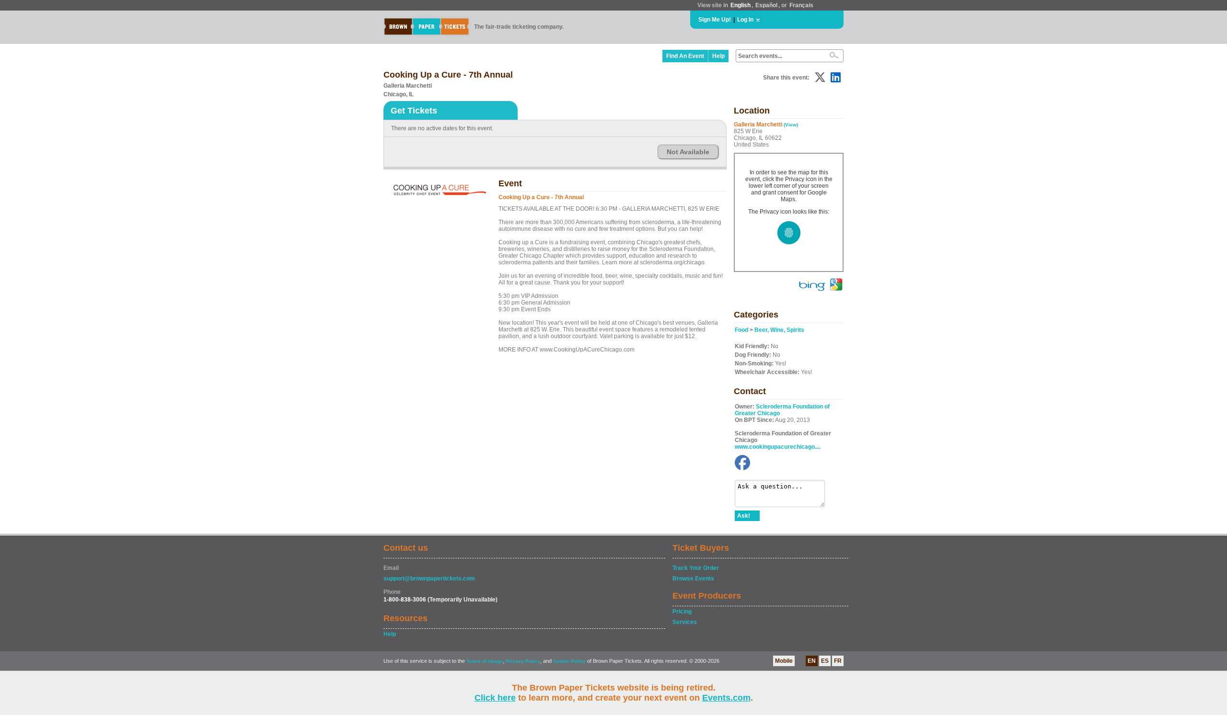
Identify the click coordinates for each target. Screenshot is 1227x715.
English (740, 5)
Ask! (743, 515)
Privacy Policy (523, 661)
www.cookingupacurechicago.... (778, 446)
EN (812, 661)
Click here (495, 698)
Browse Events (693, 578)
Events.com (726, 698)
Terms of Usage (484, 661)
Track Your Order (695, 568)
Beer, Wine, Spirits (779, 330)
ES (825, 661)
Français (801, 5)
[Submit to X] (820, 77)
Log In (745, 19)
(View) (791, 124)
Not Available (688, 152)
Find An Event (685, 56)
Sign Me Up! (714, 19)
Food (741, 330)
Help (718, 56)
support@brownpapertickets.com (429, 578)
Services (684, 622)
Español (766, 5)
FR (838, 661)
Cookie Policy (569, 661)
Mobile (784, 661)
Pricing (682, 611)
